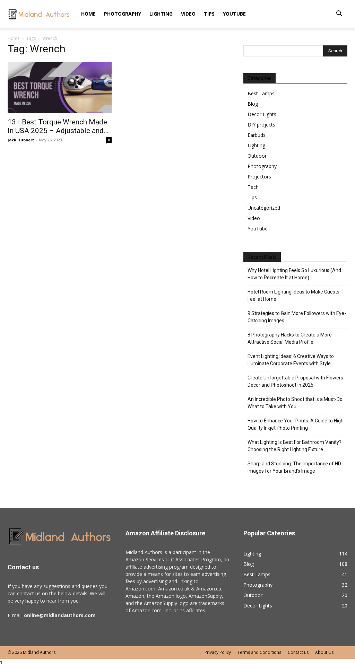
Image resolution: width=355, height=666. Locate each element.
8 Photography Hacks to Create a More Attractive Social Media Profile (290, 338)
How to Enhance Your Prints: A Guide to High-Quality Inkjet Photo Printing (296, 424)
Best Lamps (261, 93)
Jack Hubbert (21, 139)
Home (88, 13)
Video (188, 13)
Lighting (161, 13)
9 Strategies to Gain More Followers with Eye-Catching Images (297, 316)
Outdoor (257, 155)
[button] (339, 14)
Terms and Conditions (259, 652)
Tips (209, 13)
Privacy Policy (218, 652)
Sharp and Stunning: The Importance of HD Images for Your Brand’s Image (294, 467)
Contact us (298, 652)
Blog (253, 103)
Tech (253, 187)
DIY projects (261, 124)
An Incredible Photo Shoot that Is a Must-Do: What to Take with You (296, 402)
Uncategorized (264, 207)
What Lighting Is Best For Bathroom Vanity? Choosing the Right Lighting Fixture (294, 445)
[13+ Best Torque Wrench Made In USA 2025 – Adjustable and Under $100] (60, 87)
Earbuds (257, 135)
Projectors (259, 176)
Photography (122, 13)
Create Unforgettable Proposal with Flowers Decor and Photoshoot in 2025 (295, 381)
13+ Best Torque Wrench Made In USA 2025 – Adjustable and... (58, 126)
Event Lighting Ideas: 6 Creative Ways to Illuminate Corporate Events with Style (291, 359)
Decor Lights (262, 114)
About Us (324, 652)
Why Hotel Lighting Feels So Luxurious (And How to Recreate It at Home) (294, 274)
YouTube (234, 13)
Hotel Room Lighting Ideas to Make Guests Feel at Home (293, 295)
